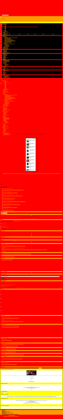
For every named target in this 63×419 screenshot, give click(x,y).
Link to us (4, 3)
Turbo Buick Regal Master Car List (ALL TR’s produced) (11, 6)
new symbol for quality (44, 173)
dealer (26, 173)
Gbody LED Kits (4, 12)
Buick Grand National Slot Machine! (10, 318)
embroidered (33, 173)
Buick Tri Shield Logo (7, 340)
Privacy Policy (4, 413)
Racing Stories (5, 133)
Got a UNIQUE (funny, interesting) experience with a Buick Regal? (8, 284)
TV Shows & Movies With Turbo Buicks (9, 8)
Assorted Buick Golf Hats (7, 210)
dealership (29, 173)
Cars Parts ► (4, 23)
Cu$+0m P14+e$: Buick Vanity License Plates (12, 358)
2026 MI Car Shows (6, 9)
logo (40, 173)
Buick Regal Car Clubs (6, 7)
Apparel (2, 24)
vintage (59, 173)
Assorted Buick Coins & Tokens (9, 349)
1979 (5, 25)
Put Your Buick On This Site (7, 4)
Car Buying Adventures (7, 134)
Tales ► (3, 132)
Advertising (5, 2)
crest (24, 173)
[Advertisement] (31, 178)
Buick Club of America (9, 173)
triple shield (56, 173)
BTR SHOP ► (4, 13)
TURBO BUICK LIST (30, 401)
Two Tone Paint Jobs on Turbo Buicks (10, 327)
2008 (3, 173)
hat (39, 173)
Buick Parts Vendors (5, 11)
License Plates (5, 33)
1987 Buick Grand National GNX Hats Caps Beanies (13, 201)
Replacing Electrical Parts (15, 416)
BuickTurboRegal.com (12, 415)
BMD (5, 173)
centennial (22, 173)
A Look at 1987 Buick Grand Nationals (10, 325)
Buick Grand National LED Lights (5, 227)
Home (1, 23)
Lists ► (3, 5)
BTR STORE (3, 412)
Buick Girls (3, 238)
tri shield (53, 173)
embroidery (37, 173)
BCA (4, 173)
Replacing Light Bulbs (7, 416)
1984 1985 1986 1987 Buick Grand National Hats (13, 190)
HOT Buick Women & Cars (6, 411)
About (4, 1)
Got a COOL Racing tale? (3, 286)
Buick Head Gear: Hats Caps (8, 198)
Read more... (4, 247)
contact (14, 396)
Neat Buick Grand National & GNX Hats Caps (12, 195)
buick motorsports (16, 173)
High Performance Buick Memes (9, 364)
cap (19, 173)
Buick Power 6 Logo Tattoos (8, 256)
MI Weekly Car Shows (6, 10)
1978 (5, 24)
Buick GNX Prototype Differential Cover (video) (12, 344)
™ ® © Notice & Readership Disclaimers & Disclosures (10, 414)
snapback (50, 173)
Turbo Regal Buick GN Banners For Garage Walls (13, 354)
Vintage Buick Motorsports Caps (9, 207)
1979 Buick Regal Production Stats (10, 346)
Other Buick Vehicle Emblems (9, 351)
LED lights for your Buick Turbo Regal (31, 218)
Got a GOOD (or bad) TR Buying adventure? (5, 285)
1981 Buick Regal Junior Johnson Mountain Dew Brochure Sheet (16, 253)
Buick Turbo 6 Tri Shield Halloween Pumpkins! (12, 321)
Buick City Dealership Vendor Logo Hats (11, 204)
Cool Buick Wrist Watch (7, 259)
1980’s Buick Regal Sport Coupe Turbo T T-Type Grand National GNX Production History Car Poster (24, 249)
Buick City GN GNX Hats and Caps (9, 192)
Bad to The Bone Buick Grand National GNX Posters (13, 246)
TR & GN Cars (5, 31)
